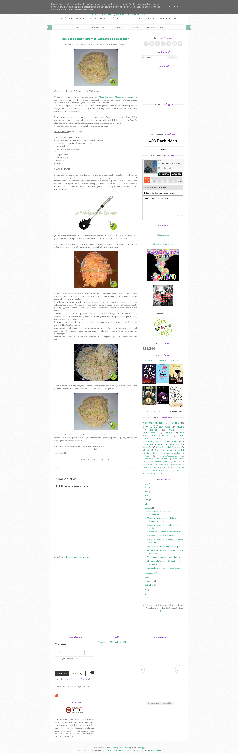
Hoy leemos (165, 426)
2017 (144, 590)
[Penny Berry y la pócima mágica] (149, 404)
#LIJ (174, 423)
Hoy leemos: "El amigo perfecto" (161, 535)
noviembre (149, 581)
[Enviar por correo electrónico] (55, 453)
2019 (144, 598)
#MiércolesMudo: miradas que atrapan (163, 546)
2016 (144, 484)
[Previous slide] (140, 670)
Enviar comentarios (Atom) (78, 557)
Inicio (98, 467)
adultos (177, 453)
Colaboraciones (98, 27)
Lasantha (108, 750)
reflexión (146, 450)
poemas (165, 453)
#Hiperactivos (147, 459)
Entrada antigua (129, 467)
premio (160, 464)
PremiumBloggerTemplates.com (124, 750)
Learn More (173, 7)
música (153, 429)
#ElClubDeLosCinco (174, 465)
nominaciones (147, 464)
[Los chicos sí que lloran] (162, 382)
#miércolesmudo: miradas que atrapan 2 (164, 568)
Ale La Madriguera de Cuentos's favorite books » (164, 411)
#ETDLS (145, 456)
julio (146, 503)
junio (147, 499)
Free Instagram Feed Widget (161, 703)
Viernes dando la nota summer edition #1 (164, 531)
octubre (148, 576)
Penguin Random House (157, 462)
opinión (168, 432)
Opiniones (118, 27)
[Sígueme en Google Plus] (157, 43)
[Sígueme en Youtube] (168, 43)
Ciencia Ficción (157, 467)
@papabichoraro (106, 97)
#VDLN (172, 429)
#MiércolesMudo (163, 441)
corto (175, 438)
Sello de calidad (163, 447)
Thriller (177, 462)
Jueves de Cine (177, 459)
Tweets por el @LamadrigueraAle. (112, 642)
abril (147, 491)
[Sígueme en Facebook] (146, 43)
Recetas (107, 460)
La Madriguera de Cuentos (120, 748)
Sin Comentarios (119, 44)
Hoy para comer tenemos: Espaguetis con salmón (95, 38)
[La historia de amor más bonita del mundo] (149, 383)
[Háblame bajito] (176, 383)
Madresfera (147, 447)
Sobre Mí (79, 27)
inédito (161, 444)
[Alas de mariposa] (176, 406)
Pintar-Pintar (151, 453)
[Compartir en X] (61, 453)
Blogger (162, 611)
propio (178, 447)
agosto (148, 507)
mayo (147, 495)
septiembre (150, 572)
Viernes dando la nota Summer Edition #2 (165, 557)
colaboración (149, 432)
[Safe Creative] (74, 713)
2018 (144, 594)
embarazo (148, 473)
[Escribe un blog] (58, 453)
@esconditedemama (124, 97)
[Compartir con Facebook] (64, 453)
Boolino (177, 441)
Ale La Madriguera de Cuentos (89, 44)
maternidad (147, 441)
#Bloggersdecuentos (163, 450)
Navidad (180, 450)
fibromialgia (147, 444)
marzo (147, 487)
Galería (134, 27)
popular (156, 473)
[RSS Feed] (180, 43)
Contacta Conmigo (154, 27)
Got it (185, 7)
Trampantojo (179, 470)
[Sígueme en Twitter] (151, 43)
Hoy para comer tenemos (92, 460)
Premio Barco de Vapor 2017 (162, 470)
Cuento (147, 426)
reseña (180, 426)
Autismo (145, 467)
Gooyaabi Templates (155, 750)
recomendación (153, 423)
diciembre (149, 585)
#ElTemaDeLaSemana (168, 456)
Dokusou (170, 467)
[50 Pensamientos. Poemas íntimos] (162, 405)
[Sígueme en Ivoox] (163, 43)
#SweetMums (162, 459)
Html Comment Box (75, 679)
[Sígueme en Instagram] (174, 43)
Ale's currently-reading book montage (163, 360)
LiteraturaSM (174, 444)
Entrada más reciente (64, 467)
